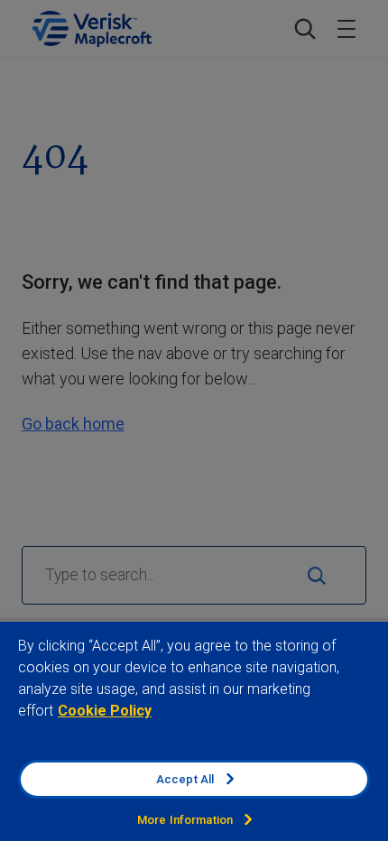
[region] (194, 730)
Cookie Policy (105, 710)
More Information (185, 820)
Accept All (185, 779)
